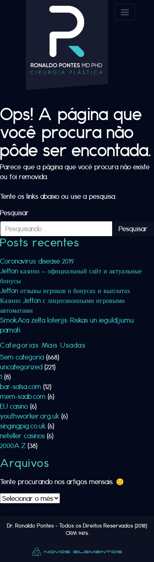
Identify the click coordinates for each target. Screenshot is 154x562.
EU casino (14, 406)
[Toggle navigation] (125, 12)
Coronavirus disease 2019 (37, 261)
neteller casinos (22, 435)
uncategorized (21, 366)
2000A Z (12, 445)
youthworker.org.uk (29, 416)
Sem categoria (22, 357)
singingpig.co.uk (23, 425)
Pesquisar (14, 212)
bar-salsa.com (20, 386)
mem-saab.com (23, 396)
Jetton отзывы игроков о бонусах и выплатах (65, 290)
